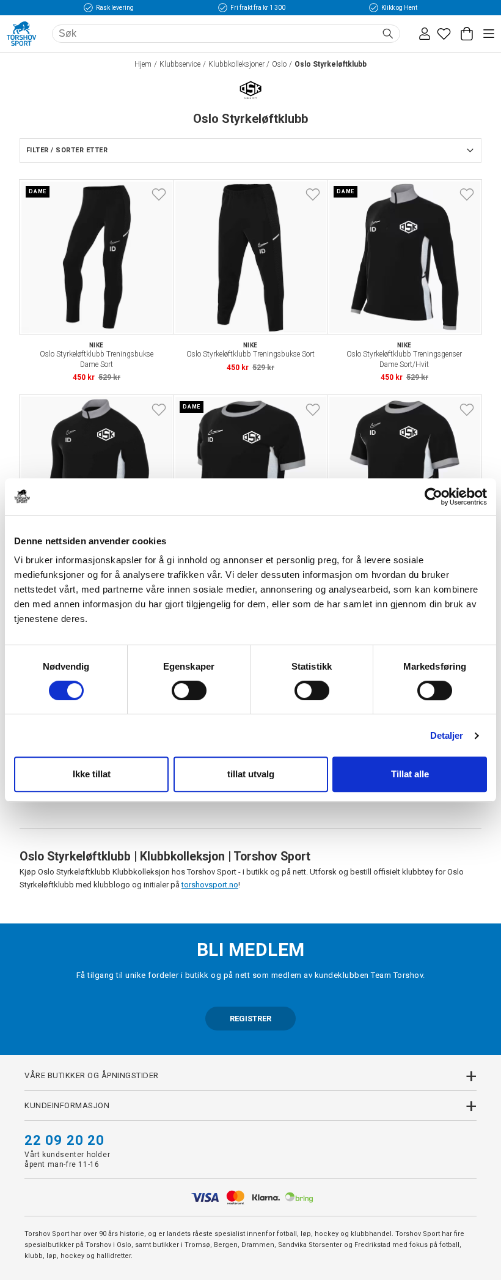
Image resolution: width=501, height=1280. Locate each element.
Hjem (143, 64)
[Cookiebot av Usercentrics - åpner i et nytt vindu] (433, 496)
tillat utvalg (250, 774)
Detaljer (447, 735)
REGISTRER (250, 1018)
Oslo (279, 64)
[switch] (189, 690)
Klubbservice (179, 64)
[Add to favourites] (159, 194)
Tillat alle (410, 774)
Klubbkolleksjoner (236, 64)
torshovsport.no (209, 884)
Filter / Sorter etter (67, 150)
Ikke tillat (92, 774)
